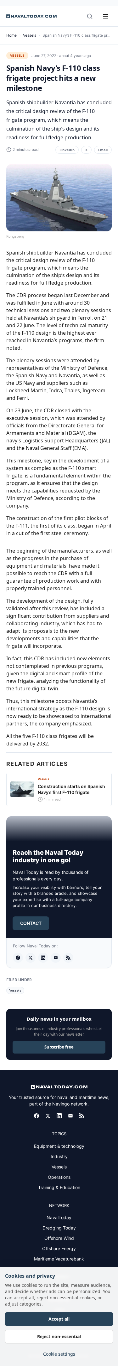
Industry (59, 1156)
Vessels (29, 35)
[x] (30, 958)
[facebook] (18, 958)
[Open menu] (105, 16)
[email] (56, 958)
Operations (59, 1177)
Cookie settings (59, 1354)
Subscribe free (59, 1047)
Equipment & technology (59, 1146)
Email (103, 149)
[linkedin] (43, 958)
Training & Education (59, 1187)
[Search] (90, 16)
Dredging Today (59, 1227)
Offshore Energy (59, 1248)
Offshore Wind (59, 1238)
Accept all (59, 1319)
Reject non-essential (59, 1336)
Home (11, 35)
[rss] (68, 958)
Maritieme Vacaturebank (59, 1258)
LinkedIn (67, 149)
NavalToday (59, 1217)
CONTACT (31, 923)
